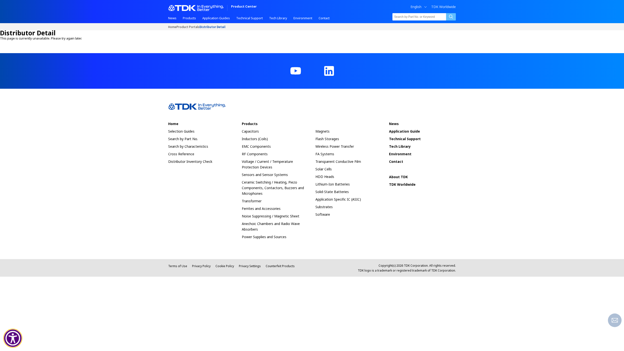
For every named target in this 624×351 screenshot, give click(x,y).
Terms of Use (177, 266)
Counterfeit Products (280, 266)
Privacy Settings (250, 266)
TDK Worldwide (443, 7)
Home (172, 27)
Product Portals (187, 27)
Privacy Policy (201, 266)
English (415, 7)
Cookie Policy (224, 266)
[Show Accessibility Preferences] (13, 338)
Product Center (244, 7)
